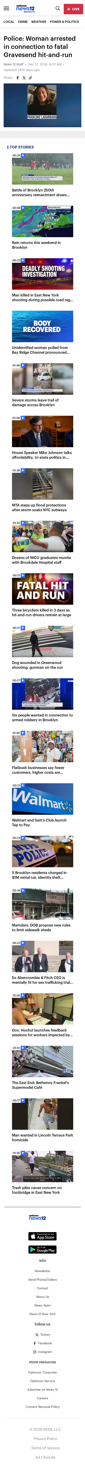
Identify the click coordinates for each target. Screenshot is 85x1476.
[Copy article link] (30, 78)
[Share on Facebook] (17, 78)
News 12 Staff (13, 64)
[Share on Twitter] (24, 78)
